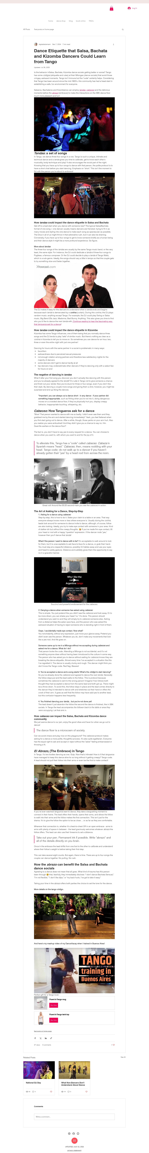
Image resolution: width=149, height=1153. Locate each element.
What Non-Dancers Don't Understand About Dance (73, 1084)
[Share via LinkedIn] (46, 1038)
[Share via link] (51, 1038)
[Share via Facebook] (35, 1038)
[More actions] (113, 44)
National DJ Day (33, 1083)
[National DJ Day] (39, 1070)
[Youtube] (78, 1133)
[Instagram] (69, 1133)
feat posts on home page (44, 29)
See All (123, 1057)
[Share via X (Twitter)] (40, 1038)
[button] (111, 8)
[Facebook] (73, 1133)
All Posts (26, 29)
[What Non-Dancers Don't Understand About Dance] (74, 1070)
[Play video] (74, 195)
